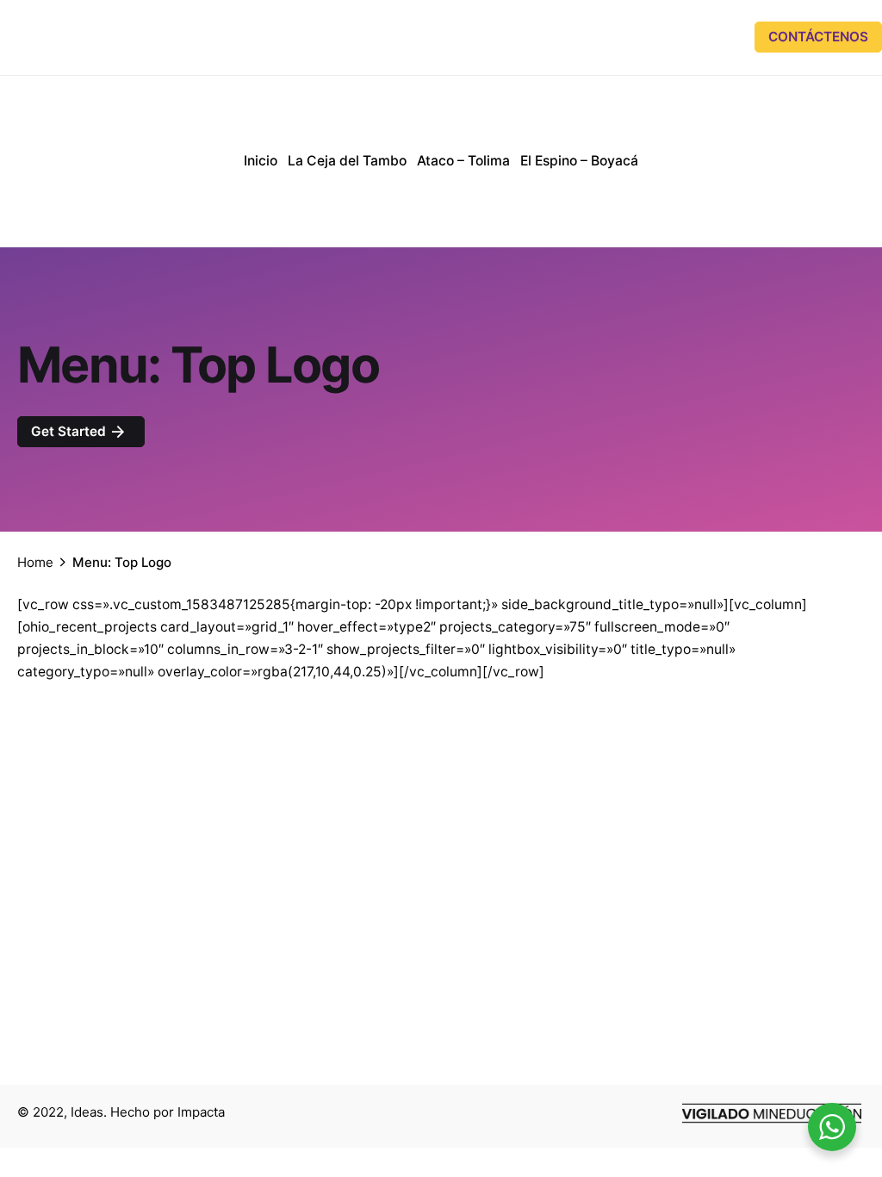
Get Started (70, 431)
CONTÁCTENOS (818, 36)
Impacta (201, 1112)
